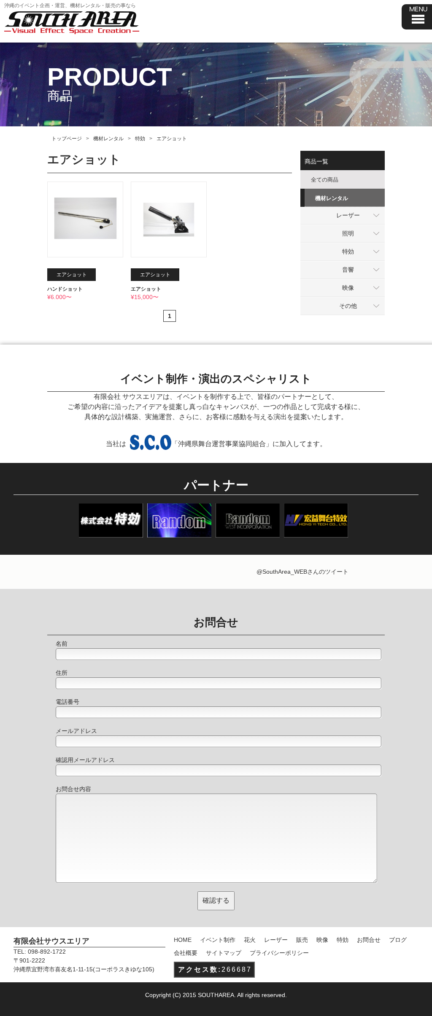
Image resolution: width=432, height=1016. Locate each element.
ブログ (398, 939)
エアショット (146, 289)
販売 (302, 939)
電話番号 (67, 701)
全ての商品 (324, 179)
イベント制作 (217, 939)
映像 (348, 287)
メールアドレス (76, 730)
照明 (348, 233)
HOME (183, 939)
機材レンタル (108, 139)
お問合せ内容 (73, 789)
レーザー (348, 215)
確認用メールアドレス (85, 760)
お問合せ (369, 939)
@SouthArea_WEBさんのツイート (302, 571)
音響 (348, 269)
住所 (62, 672)
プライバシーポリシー (279, 952)
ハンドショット (65, 289)
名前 (62, 643)
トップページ (66, 139)
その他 (348, 305)
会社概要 (185, 952)
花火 (250, 939)
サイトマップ (223, 952)
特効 (140, 139)
